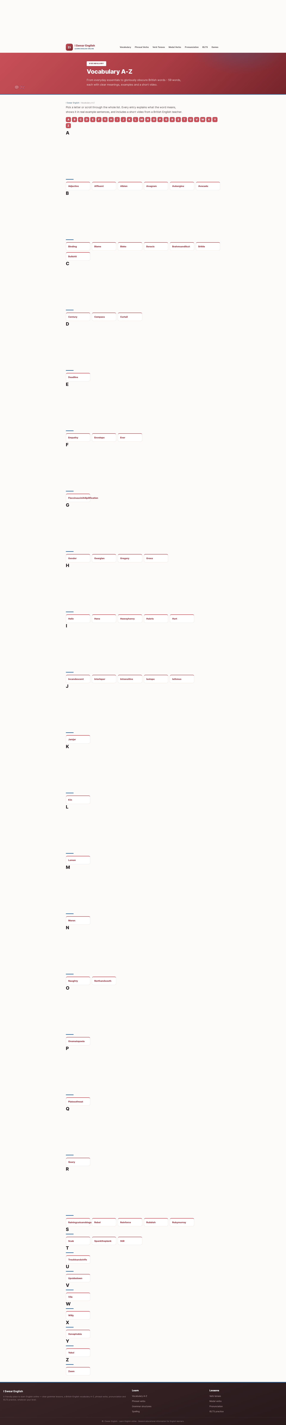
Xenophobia (75, 1334)
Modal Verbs (175, 47)
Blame (97, 246)
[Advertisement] (143, 21)
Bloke (123, 246)
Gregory (124, 558)
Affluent (99, 186)
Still (122, 1241)
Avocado (203, 186)
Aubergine (178, 186)
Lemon (72, 860)
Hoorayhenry (127, 618)
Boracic (150, 246)
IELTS (205, 47)
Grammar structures (141, 1406)
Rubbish (151, 1222)
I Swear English (72, 103)
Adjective (73, 186)
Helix (71, 618)
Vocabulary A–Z (139, 1396)
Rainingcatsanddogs (79, 1222)
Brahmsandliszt (181, 246)
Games (215, 47)
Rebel (97, 1222)
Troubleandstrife (77, 1259)
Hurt (174, 618)
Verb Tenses (159, 47)
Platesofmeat (75, 1101)
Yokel (71, 1352)
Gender (72, 558)
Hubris (150, 618)
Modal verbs (215, 1401)
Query (71, 1162)
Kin (70, 799)
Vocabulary (125, 47)
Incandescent (76, 679)
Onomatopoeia (76, 1041)
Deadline (73, 377)
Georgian (99, 558)
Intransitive (126, 679)
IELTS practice (216, 1411)
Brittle (201, 246)
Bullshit (72, 256)
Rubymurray (179, 1222)
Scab (71, 1241)
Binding (72, 246)
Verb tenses (215, 1396)
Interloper (99, 679)
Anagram (151, 186)
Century (72, 316)
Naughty (73, 980)
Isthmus (176, 679)
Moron (71, 920)
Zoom (71, 1371)
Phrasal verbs (138, 1401)
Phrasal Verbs (142, 47)
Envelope (99, 437)
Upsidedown (75, 1278)
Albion (124, 186)
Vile (70, 1296)
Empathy (73, 437)
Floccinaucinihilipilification (79, 498)
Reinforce (125, 1222)
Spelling (136, 1411)
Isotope (150, 679)
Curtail (124, 316)
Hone (97, 618)
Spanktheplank (102, 1241)
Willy (71, 1315)
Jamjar (72, 739)
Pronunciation (192, 47)
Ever (122, 437)
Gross (149, 558)
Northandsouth (102, 980)
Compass (99, 316)
